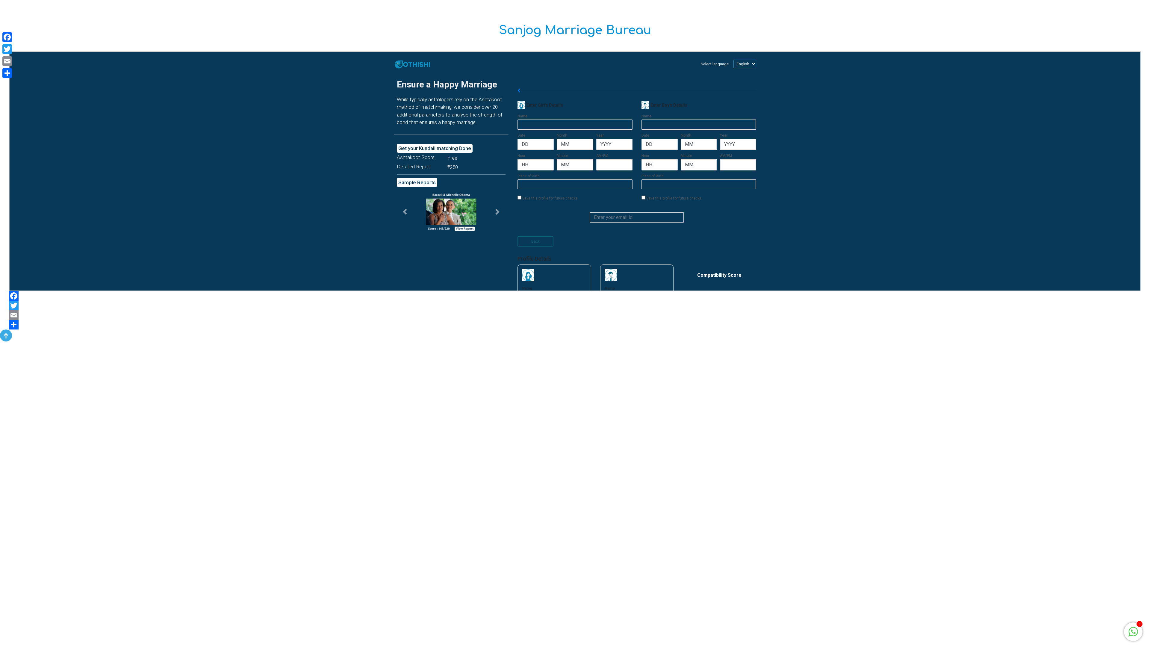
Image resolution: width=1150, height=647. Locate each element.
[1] (1133, 631)
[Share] (575, 324)
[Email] (575, 315)
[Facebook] (575, 296)
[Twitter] (575, 305)
